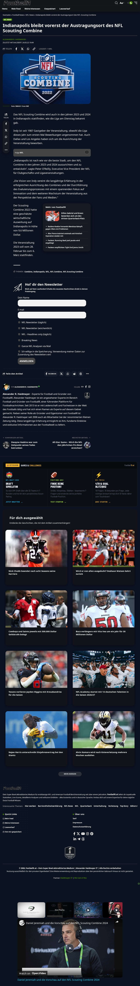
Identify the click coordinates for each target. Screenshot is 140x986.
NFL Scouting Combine (73, 271)
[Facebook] (86, 387)
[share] (117, 921)
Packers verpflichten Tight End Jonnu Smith (65, 247)
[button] (116, 3)
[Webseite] (82, 387)
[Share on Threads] (81, 373)
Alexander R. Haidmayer (14, 39)
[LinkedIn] (75, 839)
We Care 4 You (80, 878)
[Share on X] (22, 49)
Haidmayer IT (66, 878)
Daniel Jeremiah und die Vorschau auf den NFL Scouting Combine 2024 (67, 923)
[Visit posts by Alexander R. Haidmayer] (6, 387)
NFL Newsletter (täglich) (33, 322)
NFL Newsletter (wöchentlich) (36, 328)
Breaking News (29, 340)
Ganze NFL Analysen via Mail (36, 346)
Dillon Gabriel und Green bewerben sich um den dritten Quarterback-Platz (72, 216)
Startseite (7, 15)
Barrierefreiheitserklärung (50, 806)
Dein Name (23, 297)
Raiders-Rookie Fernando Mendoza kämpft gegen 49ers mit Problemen (64, 227)
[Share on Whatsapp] (28, 49)
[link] (22, 923)
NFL (47, 271)
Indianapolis (39, 271)
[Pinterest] (92, 833)
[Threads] (83, 839)
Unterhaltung (100, 806)
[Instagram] (89, 387)
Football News (18, 15)
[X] (78, 833)
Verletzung (113, 806)
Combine (28, 271)
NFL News (30, 15)
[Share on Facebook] (16, 49)
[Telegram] (79, 839)
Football (130, 465)
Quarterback (86, 806)
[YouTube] (83, 833)
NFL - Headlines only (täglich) (36, 334)
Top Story (124, 806)
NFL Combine (56, 271)
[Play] (88, 910)
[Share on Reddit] (74, 373)
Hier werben (30, 806)
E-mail (21, 309)
